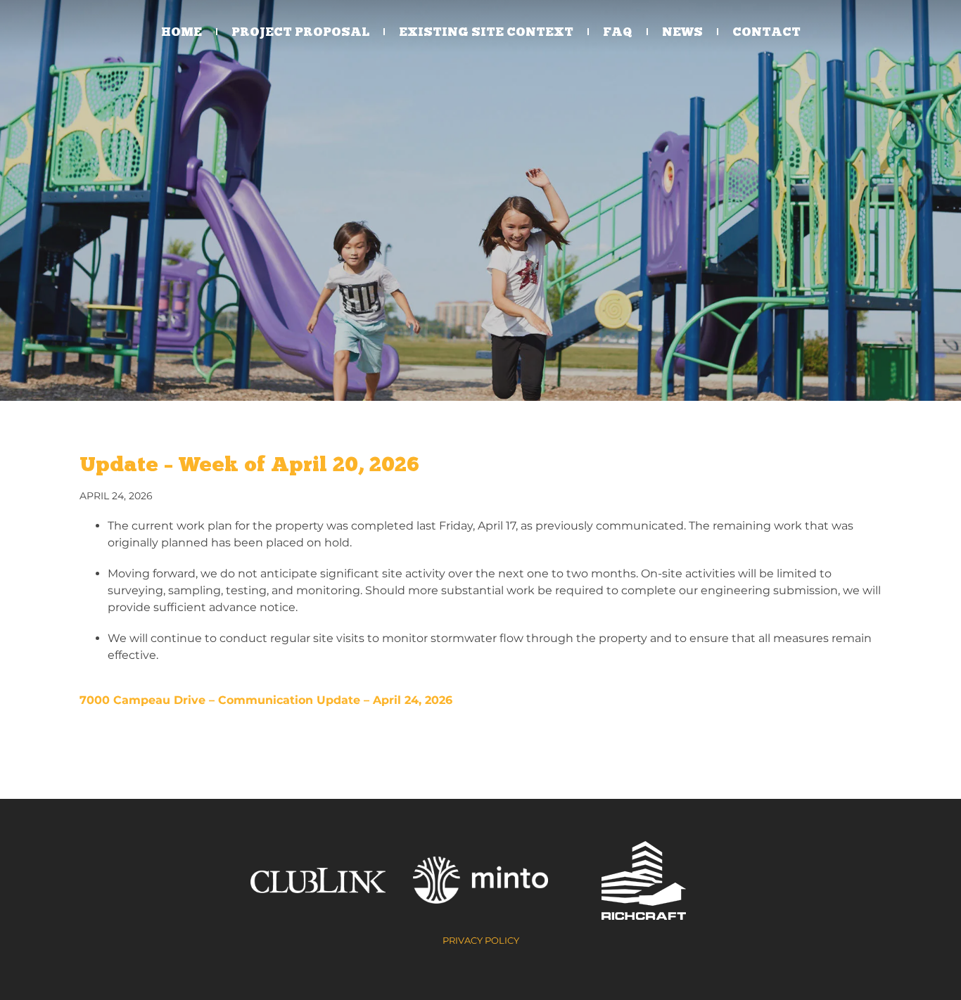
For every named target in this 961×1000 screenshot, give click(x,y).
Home (181, 32)
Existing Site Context (486, 32)
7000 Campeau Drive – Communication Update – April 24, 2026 (265, 700)
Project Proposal (300, 32)
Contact (766, 32)
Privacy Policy (481, 940)
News (682, 32)
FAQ (617, 32)
